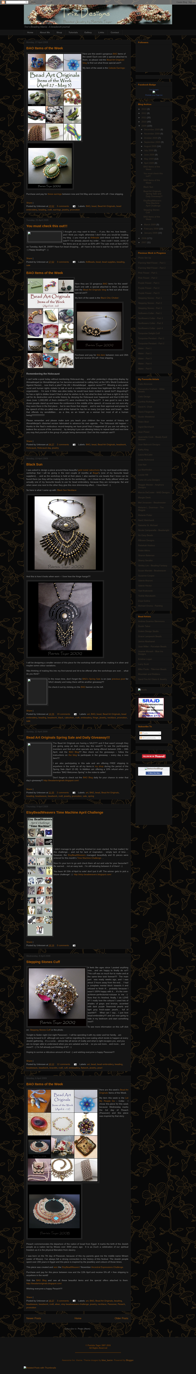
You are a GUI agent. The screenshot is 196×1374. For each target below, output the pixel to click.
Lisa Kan (142, 464)
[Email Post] (74, 206)
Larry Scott (143, 664)
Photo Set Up (144, 257)
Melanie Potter (145, 515)
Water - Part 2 (145, 353)
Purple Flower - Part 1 (148, 283)
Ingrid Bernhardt (146, 427)
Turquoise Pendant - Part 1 (151, 338)
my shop (99, 766)
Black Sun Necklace (66, 490)
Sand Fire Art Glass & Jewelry (152, 679)
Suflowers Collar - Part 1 (150, 313)
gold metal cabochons (88, 470)
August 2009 (150, 146)
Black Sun (34, 464)
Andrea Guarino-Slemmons (151, 621)
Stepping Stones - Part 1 (150, 298)
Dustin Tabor (144, 626)
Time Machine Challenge (89, 858)
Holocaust (31, 448)
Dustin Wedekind (146, 416)
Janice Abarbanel (146, 641)
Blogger (129, 1360)
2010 (144, 121)
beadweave (41, 796)
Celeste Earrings (117, 68)
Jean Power (144, 432)
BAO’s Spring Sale (91, 679)
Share (29, 203)
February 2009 (151, 228)
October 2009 (151, 138)
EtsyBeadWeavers (77, 855)
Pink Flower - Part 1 (147, 273)
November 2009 (152, 133)
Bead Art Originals (106, 206)
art (88, 714)
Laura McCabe (145, 454)
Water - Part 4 (145, 363)
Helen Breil (143, 422)
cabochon (69, 717)
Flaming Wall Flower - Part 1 (152, 263)
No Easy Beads (145, 535)
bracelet (53, 1068)
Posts (145, 733)
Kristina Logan (145, 659)
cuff (66, 1068)
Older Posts (121, 1318)
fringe (95, 717)
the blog (73, 755)
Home (30, 32)
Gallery (88, 32)
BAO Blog (74, 752)
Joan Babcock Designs (149, 444)
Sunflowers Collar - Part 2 (150, 318)
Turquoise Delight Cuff (149, 333)
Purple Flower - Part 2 (148, 288)
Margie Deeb (144, 497)
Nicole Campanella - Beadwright (153, 530)
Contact (115, 32)
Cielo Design (144, 396)
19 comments (63, 714)
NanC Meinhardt (146, 520)
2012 (144, 113)
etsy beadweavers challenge (75, 1304)
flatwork (84, 1068)
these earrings (55, 194)
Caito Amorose (145, 384)
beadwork (121, 444)
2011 (144, 117)
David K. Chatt (145, 406)
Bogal (95, 473)
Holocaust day (44, 448)
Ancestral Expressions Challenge (107, 1267)
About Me (45, 32)
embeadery (86, 717)
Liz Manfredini (145, 469)
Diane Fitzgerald (146, 412)
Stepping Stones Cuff (43, 962)
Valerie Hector (145, 585)
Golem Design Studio (148, 631)
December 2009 (152, 129)
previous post (118, 679)
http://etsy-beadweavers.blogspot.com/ (92, 874)
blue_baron (107, 1360)
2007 (144, 242)
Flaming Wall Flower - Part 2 (152, 268)
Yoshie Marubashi (146, 596)
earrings (57, 209)
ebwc (57, 1304)
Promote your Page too (153, 95)
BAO (115, 54)
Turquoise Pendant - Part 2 (151, 343)
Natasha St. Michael (148, 525)
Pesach (121, 1304)
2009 (144, 126)
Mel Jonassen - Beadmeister (152, 502)
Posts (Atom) (84, 1328)
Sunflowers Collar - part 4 (150, 328)
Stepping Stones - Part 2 (150, 303)
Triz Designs (154, 90)
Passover (112, 1304)
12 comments (63, 1064)
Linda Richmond (146, 459)
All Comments (149, 738)
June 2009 (149, 154)
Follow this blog (154, 773)
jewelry (65, 209)
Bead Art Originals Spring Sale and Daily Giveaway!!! (68, 737)
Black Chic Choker (110, 298)
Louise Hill (143, 475)
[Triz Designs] (154, 92)
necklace (111, 717)
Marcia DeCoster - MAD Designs (154, 492)
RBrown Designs (146, 540)
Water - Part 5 (145, 368)
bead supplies (108, 262)
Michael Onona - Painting (150, 606)
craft (49, 209)
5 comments (63, 206)
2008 (144, 238)
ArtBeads (90, 262)
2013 (144, 109)
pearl (99, 1068)
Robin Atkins (144, 550)
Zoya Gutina (144, 601)
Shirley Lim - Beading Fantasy (152, 565)
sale (28, 265)
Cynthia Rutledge (146, 401)
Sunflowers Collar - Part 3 (150, 323)
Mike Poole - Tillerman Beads (152, 669)
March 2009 (150, 224)
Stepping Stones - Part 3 (150, 308)
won (56, 1267)
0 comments (63, 945)
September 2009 (152, 142)
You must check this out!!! (46, 226)
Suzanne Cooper (146, 575)
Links (101, 32)
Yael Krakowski (145, 590)
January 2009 (151, 233)
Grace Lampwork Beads (150, 636)
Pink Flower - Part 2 (147, 278)
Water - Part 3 (145, 358)
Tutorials (73, 32)
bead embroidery (105, 1064)
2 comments (63, 444)
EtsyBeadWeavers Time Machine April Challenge (64, 812)
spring (91, 796)
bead (94, 206)
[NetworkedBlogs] (154, 768)
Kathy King (143, 449)
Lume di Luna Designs (149, 480)
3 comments (63, 262)
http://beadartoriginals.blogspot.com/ (61, 780)
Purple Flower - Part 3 (148, 293)
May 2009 (149, 159)
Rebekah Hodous (146, 545)
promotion (75, 209)
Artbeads (94, 237)
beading (42, 209)
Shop (59, 32)
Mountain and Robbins (149, 674)
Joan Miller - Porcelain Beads (152, 646)
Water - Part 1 (145, 348)
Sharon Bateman (146, 555)
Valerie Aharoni (145, 580)
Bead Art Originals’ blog (94, 289)
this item (101, 355)
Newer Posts (33, 1318)
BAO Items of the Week (44, 48)
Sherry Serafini (145, 560)
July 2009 (149, 150)
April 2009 (149, 163)
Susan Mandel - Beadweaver (152, 570)
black (60, 717)
